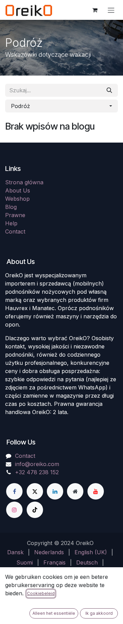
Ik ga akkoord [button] (99, 613)
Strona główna (24, 182)
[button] (61, 105)
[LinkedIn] (55, 491)
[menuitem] (15, 552)
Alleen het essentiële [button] (53, 613)
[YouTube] (95, 491)
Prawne (15, 215)
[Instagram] (14, 510)
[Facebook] (14, 491)
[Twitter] (35, 491)
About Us (17, 190)
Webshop (17, 198)
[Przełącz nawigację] (111, 10)
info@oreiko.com (37, 464)
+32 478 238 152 (37, 472)
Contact (15, 231)
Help (11, 223)
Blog (11, 206)
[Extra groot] (75, 491)
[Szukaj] (109, 90)
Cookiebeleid (41, 593)
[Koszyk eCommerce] (94, 10)
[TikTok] (35, 510)
